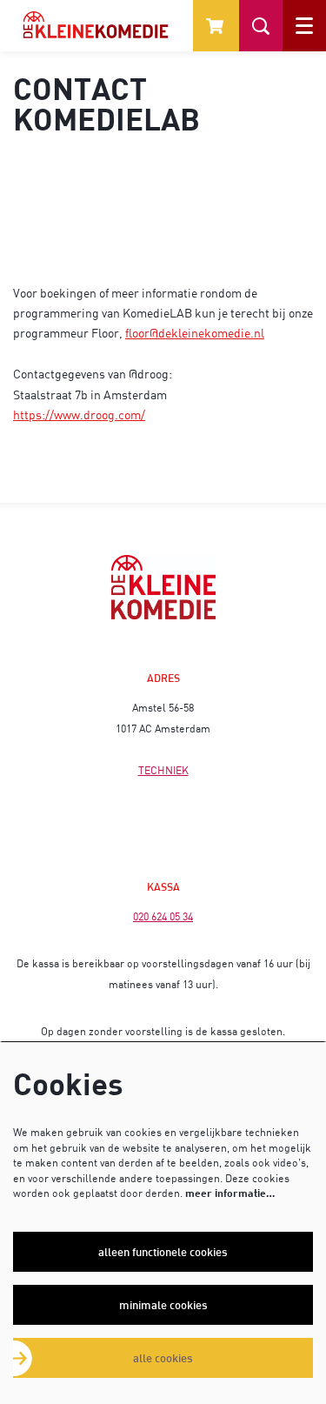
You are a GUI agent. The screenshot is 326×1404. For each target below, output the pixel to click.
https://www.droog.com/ (79, 414)
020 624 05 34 (163, 916)
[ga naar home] (95, 25)
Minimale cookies (163, 1305)
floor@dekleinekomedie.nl (194, 332)
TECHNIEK (163, 770)
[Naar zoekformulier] (261, 25)
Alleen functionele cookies (163, 1252)
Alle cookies (163, 1358)
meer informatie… (230, 1193)
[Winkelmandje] (216, 25)
